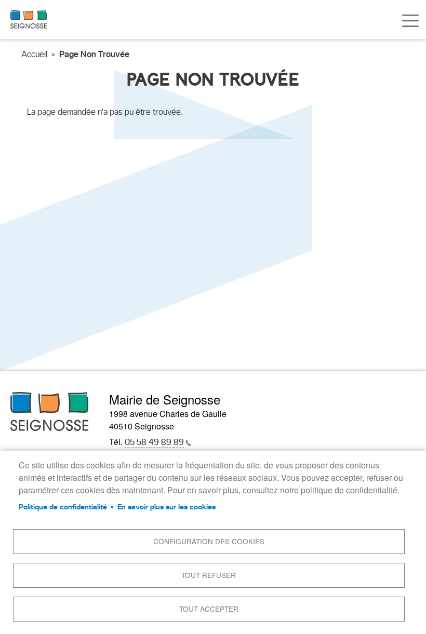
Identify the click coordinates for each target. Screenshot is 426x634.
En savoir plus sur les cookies (166, 507)
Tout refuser (208, 575)
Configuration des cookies (208, 541)
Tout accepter (208, 608)
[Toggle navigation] (410, 20)
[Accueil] (28, 19)
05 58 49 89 (154, 442)
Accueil (34, 54)
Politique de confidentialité (63, 507)
